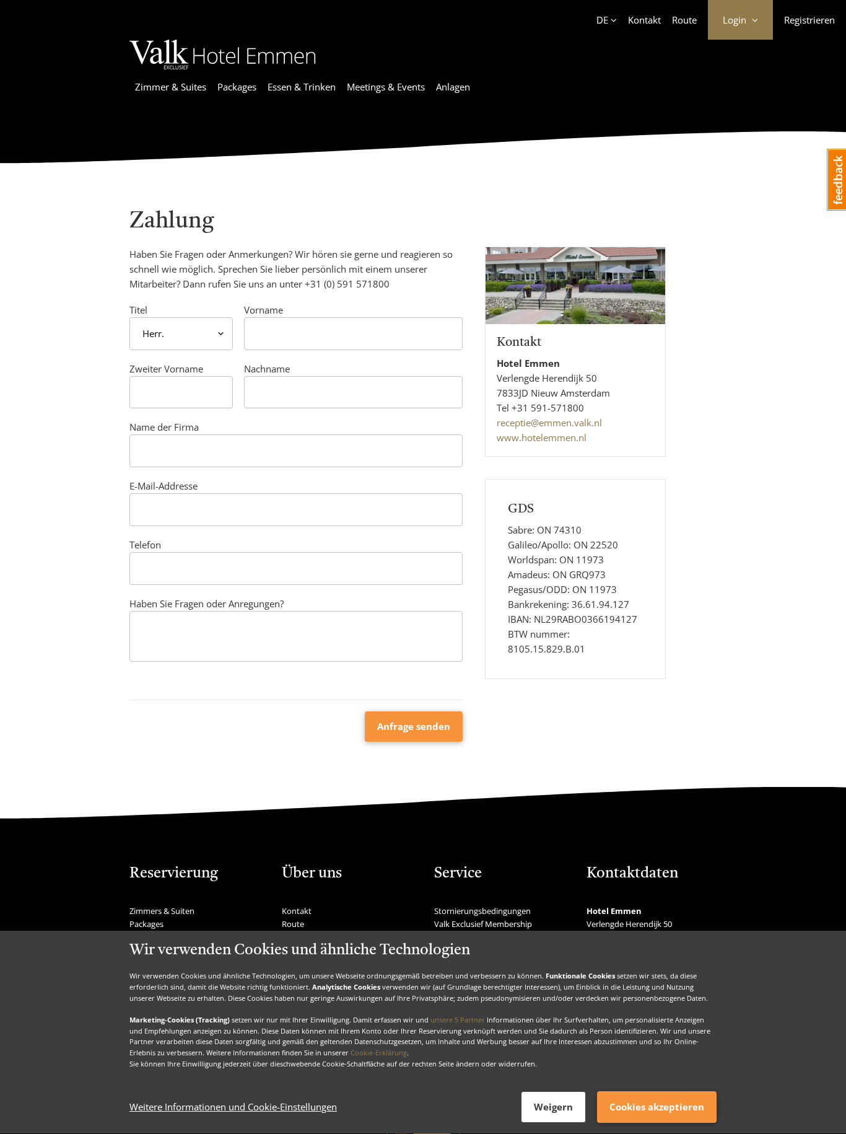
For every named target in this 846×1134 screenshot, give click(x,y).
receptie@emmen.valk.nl (549, 422)
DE (602, 20)
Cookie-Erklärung (379, 1052)
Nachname (267, 369)
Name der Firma (164, 427)
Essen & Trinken (302, 87)
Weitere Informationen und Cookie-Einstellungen (233, 1107)
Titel (138, 310)
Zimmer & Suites (170, 87)
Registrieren (809, 20)
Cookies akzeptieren (656, 1107)
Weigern (553, 1107)
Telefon (145, 544)
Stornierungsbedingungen (482, 910)
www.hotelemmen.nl (542, 437)
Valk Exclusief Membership (483, 924)
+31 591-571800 (548, 408)
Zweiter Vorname (166, 369)
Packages (236, 87)
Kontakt (644, 20)
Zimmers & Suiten (161, 910)
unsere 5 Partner (457, 1019)
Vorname (263, 310)
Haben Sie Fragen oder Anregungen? (206, 603)
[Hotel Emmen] (222, 71)
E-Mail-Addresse (163, 486)
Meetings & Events (386, 87)
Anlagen (453, 87)
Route (684, 20)
